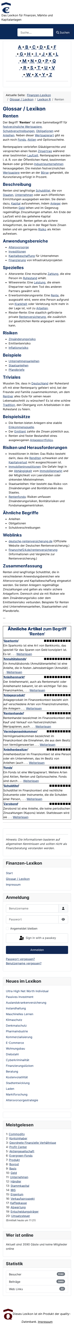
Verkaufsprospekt (23, 1198)
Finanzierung (17, 260)
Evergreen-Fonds (21, 1155)
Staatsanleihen (18, 365)
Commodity (17, 1134)
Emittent (20, 431)
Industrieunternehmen (48, 164)
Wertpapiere (11, 172)
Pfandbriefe (16, 369)
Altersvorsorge (19, 247)
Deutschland (39, 383)
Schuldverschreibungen (18, 131)
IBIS (13, 1190)
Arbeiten (42, 308)
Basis (12, 1168)
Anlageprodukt (14, 695)
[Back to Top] (67, 1324)
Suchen (65, 32)
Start (9, 873)
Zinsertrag (45, 151)
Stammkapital (20, 1185)
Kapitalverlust (18, 462)
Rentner (8, 396)
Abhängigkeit (23, 471)
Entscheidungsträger (25, 1211)
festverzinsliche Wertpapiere (22, 126)
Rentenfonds (17, 496)
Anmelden (37, 950)
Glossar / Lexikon (18, 879)
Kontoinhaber (18, 1138)
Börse (45, 172)
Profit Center (18, 1147)
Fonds (22, 139)
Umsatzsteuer (20, 1216)
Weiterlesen (24, 654)
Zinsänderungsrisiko (22, 339)
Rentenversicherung (32, 317)
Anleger (55, 203)
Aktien (31, 139)
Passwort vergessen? (20, 959)
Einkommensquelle (21, 427)
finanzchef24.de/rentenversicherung (33, 550)
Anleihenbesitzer (16, 749)
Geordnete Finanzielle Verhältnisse (32, 1142)
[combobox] (35, 32)
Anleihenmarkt (14, 677)
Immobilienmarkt (51, 471)
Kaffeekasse (18, 1203)
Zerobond (11, 804)
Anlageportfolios (41, 440)
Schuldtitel (43, 190)
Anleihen (8, 135)
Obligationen (44, 131)
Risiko (42, 229)
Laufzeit (32, 155)
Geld (14, 1173)
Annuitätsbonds (15, 659)
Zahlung (53, 274)
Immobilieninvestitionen (25, 466)
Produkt (14, 1160)
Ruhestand (30, 278)
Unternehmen (19, 1177)
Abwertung (18, 1207)
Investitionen (17, 251)
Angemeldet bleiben (23, 928)
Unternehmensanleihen (24, 361)
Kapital (15, 203)
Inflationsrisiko (18, 347)
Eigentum (17, 1194)
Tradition (9, 405)
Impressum (13, 884)
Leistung (39, 282)
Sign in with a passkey (40, 938)
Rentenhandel (14, 713)
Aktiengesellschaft (21, 1151)
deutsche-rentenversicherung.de (30, 541)
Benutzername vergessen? (23, 963)
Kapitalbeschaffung (22, 256)
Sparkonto (11, 641)
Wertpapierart (44, 135)
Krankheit (21, 304)
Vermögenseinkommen (20, 731)
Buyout (14, 1164)
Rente (55, 295)
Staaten (8, 195)
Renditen (35, 458)
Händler (16, 1181)
